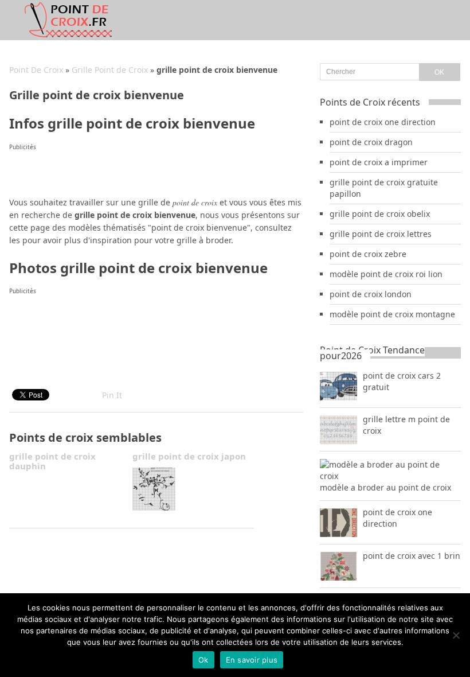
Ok (203, 659)
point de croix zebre (368, 253)
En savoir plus (252, 659)
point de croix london (371, 294)
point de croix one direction (383, 121)
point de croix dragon (371, 142)
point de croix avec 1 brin (411, 555)
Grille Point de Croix (110, 69)
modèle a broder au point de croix (385, 487)
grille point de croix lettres (381, 233)
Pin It (112, 395)
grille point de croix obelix (380, 213)
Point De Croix (36, 69)
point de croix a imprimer (379, 162)
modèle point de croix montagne (392, 314)
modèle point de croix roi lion (386, 274)
